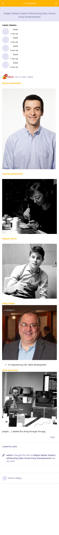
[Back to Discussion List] (3, 3)
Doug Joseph (8, 303)
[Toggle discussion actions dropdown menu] (56, 3)
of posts (28, 3)
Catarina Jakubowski (12, 173)
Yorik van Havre (10, 370)
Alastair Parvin (9, 238)
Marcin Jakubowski (11, 83)
